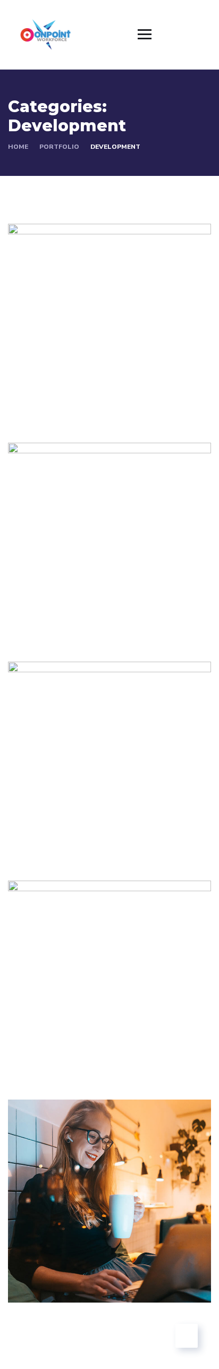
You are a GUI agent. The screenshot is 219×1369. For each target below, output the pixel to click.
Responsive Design (77, 607)
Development (50, 404)
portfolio (59, 146)
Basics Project (64, 1045)
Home (18, 146)
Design (36, 1061)
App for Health (65, 826)
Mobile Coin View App (86, 388)
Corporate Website (77, 1264)
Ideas (92, 623)
